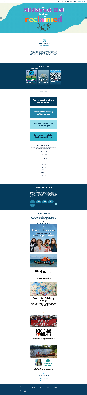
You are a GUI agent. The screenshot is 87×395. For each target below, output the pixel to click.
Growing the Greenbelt (43, 170)
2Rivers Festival (43, 164)
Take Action (67, 1)
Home (58, 1)
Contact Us (40, 387)
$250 (51, 201)
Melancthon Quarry (43, 172)
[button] (1, 18)
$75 (39, 201)
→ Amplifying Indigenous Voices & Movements (43, 380)
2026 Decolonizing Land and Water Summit (43, 80)
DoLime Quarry (43, 169)
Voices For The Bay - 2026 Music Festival (31, 81)
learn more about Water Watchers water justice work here (43, 195)
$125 (45, 201)
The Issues (33, 387)
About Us (74, 1)
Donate (79, 1)
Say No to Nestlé (43, 175)
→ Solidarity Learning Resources (43, 378)
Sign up (83, 1)
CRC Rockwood (43, 167)
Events (71, 1)
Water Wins (43, 177)
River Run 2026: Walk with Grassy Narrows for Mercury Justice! (56, 78)
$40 (33, 201)
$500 (32, 205)
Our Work (61, 1)
